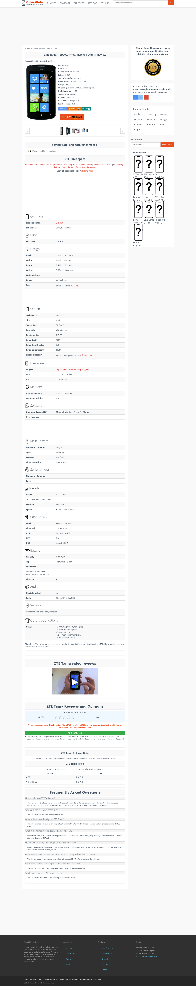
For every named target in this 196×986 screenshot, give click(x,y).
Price (37, 164)
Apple (137, 114)
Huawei (138, 119)
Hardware (58, 164)
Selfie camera (98, 164)
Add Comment (75, 733)
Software (76, 164)
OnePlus (138, 124)
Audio (64, 167)
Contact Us (70, 953)
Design (43, 164)
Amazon (76, 285)
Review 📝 (86, 108)
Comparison (107, 953)
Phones (51, 3)
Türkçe (71, 979)
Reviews (92, 3)
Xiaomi (163, 114)
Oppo (137, 129)
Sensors (71, 167)
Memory (67, 164)
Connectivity (118, 164)
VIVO (162, 124)
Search (104, 969)
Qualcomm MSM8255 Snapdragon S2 (74, 369)
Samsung (152, 114)
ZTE (66, 68)
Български (97, 979)
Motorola (152, 119)
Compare (65, 3)
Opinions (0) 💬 (74, 108)
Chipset (105, 959)
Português (84, 979)
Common (29, 164)
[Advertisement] (98, 26)
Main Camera (86, 164)
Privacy (69, 964)
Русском (65, 979)
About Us (69, 948)
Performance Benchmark (86, 167)
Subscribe (167, 144)
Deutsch (52, 979)
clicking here (87, 170)
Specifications (107, 948)
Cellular (109, 164)
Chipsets (79, 3)
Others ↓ (106, 3)
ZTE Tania (60, 223)
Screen (50, 164)
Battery (57, 167)
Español (46, 979)
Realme (151, 124)
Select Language (30, 979)
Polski (90, 979)
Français (59, 979)
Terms (68, 959)
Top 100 (105, 964)
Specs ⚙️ (62, 108)
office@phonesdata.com (151, 956)
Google (163, 119)
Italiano (77, 979)
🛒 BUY (66, 117)
